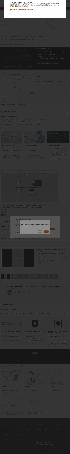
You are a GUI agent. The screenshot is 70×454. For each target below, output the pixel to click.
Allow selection (29, 9)
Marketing (33, 10)
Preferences (21, 10)
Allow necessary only (22, 9)
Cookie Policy (47, 4)
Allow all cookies (14, 9)
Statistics (27, 10)
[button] (68, 113)
